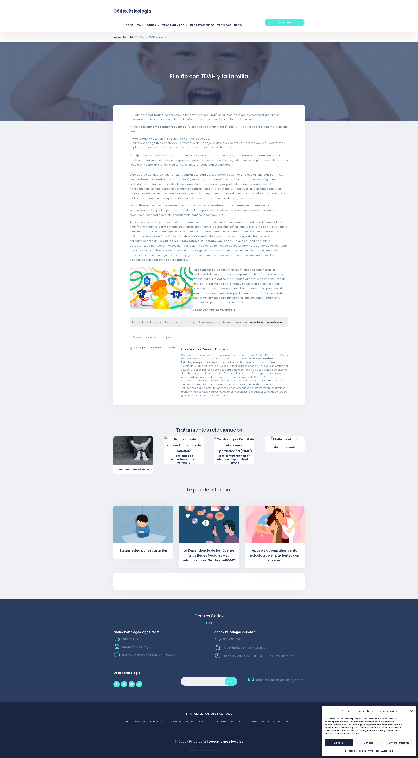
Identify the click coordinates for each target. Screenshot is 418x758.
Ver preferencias (399, 742)
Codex (151, 25)
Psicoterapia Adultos (230, 721)
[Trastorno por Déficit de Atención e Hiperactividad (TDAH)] (234, 445)
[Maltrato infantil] (285, 439)
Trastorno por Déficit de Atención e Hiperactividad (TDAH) (234, 459)
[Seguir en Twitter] (124, 684)
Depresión (206, 721)
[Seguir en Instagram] (139, 684)
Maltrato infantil (284, 447)
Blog (238, 25)
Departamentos (202, 25)
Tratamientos (173, 25)
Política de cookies (355, 751)
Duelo (177, 721)
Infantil (128, 37)
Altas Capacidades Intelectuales (148, 721)
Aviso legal (387, 751)
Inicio (117, 37)
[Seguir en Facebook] (116, 684)
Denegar (369, 742)
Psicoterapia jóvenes (261, 721)
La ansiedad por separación (143, 550)
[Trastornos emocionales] (133, 450)
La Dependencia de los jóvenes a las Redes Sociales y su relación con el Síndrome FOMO (209, 555)
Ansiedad (190, 721)
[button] (411, 711)
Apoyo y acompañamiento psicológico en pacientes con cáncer (274, 555)
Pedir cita (284, 22)
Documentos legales (226, 741)
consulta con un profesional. (267, 322)
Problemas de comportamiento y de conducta (183, 459)
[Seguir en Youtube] (132, 684)
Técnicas (224, 25)
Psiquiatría (285, 721)
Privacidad (374, 751)
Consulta (133, 25)
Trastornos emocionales (133, 469)
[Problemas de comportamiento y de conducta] (184, 445)
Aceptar (339, 742)
